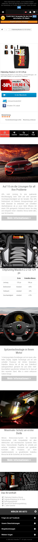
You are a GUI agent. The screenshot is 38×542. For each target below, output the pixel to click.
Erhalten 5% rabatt (13, 106)
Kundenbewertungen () (13, 120)
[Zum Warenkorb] (35, 12)
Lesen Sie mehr (31, 5)
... (6, 29)
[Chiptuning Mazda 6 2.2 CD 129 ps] (6, 47)
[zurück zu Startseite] (2, 29)
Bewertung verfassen (29, 120)
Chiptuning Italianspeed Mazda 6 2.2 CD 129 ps (12, 540)
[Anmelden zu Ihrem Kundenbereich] (30, 12)
